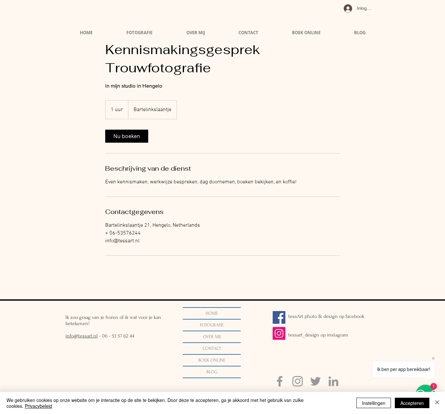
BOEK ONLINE (211, 360)
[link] (126, 136)
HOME (212, 313)
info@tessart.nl (81, 336)
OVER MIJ (212, 336)
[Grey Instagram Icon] (298, 381)
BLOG (212, 371)
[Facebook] (279, 317)
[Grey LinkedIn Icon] (333, 381)
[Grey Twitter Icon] (316, 381)
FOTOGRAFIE (212, 324)
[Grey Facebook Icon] (280, 381)
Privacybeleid (38, 406)
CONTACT (212, 348)
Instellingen (373, 403)
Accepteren (412, 403)
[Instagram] (279, 333)
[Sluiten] (437, 403)
